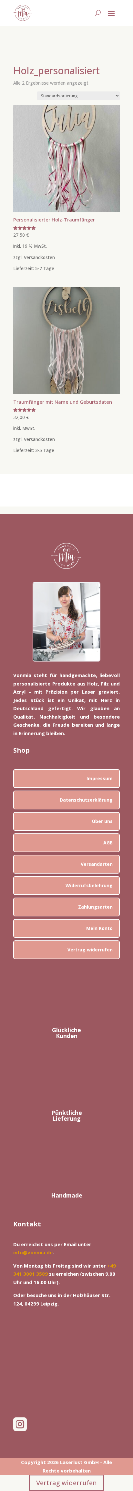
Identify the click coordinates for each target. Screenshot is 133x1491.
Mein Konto (99, 928)
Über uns (102, 821)
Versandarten (97, 864)
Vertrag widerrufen (90, 950)
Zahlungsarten (95, 907)
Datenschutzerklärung (86, 800)
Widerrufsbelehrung (89, 885)
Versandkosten (39, 257)
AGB (108, 843)
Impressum (100, 778)
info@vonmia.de (33, 1252)
